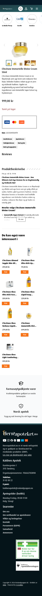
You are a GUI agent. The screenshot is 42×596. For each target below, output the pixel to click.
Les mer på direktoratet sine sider (17, 455)
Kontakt (6, 522)
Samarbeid (7, 529)
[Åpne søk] (20, 8)
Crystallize (19, 585)
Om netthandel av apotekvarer (17, 515)
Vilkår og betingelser (12, 518)
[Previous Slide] (4, 45)
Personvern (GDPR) (11, 525)
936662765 (27, 473)
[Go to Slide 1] (9, 63)
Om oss (6, 511)
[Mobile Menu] (36, 8)
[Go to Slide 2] (15, 63)
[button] (21, 45)
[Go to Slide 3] (21, 63)
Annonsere (8, 532)
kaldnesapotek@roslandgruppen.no (18, 488)
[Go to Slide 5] (33, 63)
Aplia (4, 585)
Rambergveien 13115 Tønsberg (10, 467)
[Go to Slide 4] (27, 63)
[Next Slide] (37, 45)
